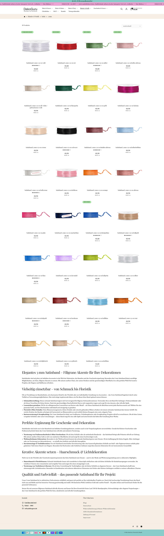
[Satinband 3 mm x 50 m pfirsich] (67, 354)
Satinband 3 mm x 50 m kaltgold (36, 318)
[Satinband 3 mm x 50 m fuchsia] (128, 99)
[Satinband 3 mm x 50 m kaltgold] (36, 312)
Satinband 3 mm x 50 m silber (128, 276)
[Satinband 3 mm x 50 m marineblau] (67, 226)
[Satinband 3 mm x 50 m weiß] (36, 56)
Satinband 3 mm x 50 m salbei (97, 63)
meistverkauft (127, 26)
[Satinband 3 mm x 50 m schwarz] (67, 141)
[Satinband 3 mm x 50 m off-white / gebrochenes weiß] (36, 99)
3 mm (50, 16)
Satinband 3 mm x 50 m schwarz (66, 147)
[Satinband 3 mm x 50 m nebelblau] (97, 354)
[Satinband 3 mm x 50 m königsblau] (97, 226)
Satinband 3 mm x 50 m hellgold (128, 233)
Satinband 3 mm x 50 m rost (128, 318)
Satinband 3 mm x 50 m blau (36, 276)
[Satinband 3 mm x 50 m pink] (36, 226)
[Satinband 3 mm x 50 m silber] (128, 269)
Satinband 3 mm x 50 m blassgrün (66, 106)
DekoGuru (130, 532)
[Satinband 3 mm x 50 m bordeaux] (67, 312)
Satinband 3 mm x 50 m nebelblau (97, 361)
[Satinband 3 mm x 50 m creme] (36, 141)
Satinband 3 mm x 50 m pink (35, 233)
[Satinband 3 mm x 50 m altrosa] (128, 184)
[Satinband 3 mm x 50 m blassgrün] (67, 99)
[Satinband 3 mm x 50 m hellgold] (128, 226)
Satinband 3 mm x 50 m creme (36, 147)
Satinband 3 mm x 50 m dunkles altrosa (97, 147)
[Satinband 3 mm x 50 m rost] (128, 312)
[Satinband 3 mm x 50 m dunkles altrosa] (97, 141)
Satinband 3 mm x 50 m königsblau (97, 233)
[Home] (24, 16)
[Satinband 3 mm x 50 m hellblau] (97, 312)
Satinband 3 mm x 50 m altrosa (128, 190)
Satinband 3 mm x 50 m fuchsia (128, 106)
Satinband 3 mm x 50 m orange (97, 190)
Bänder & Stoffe (33, 16)
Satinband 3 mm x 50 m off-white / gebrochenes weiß (36, 107)
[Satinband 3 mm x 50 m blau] (36, 269)
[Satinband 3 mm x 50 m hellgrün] (97, 269)
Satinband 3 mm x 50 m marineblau (66, 233)
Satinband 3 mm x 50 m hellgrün (97, 276)
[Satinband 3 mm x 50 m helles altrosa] (128, 56)
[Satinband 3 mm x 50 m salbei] (97, 56)
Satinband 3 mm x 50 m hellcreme (36, 190)
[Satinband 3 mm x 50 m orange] (97, 184)
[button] (47, 8)
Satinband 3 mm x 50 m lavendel (66, 276)
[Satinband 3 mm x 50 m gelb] (97, 99)
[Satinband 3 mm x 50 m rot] (67, 56)
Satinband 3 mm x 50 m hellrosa (66, 190)
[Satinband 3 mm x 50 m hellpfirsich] (36, 354)
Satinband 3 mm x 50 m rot (67, 63)
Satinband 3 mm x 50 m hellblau (97, 318)
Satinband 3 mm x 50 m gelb (97, 106)
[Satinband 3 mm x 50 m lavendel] (67, 269)
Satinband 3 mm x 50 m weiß (36, 63)
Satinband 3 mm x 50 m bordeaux (67, 318)
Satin (43, 16)
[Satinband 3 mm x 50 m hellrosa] (67, 184)
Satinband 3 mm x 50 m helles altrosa (128, 63)
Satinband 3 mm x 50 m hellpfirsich (36, 361)
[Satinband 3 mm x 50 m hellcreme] (36, 184)
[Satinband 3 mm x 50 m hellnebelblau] (128, 141)
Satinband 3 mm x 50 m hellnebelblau (128, 147)
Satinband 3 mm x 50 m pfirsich (66, 361)
